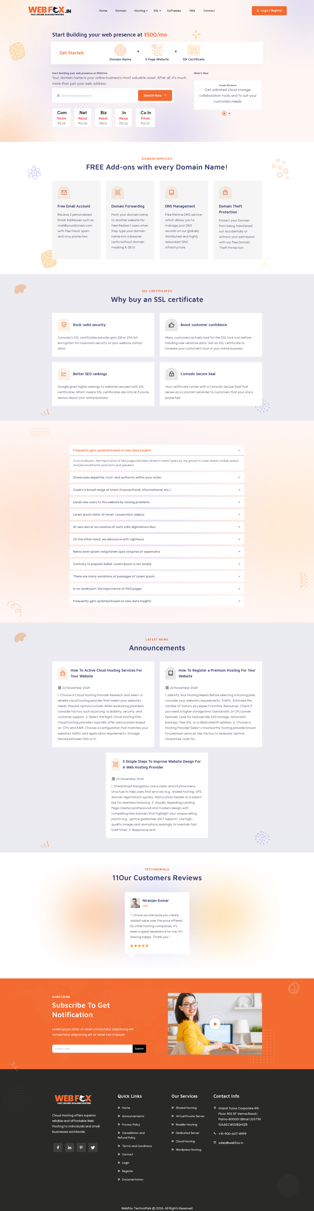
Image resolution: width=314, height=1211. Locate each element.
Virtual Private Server (190, 1116)
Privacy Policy (131, 1124)
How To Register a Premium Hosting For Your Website (217, 673)
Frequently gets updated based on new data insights (112, 450)
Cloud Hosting (185, 1141)
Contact (209, 10)
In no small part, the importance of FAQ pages (107, 589)
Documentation (132, 1179)
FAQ (192, 10)
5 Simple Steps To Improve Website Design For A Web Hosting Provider (162, 764)
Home (103, 10)
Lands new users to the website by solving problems (111, 502)
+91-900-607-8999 (232, 1134)
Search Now (153, 95)
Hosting (139, 10)
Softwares (174, 10)
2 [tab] (229, 113)
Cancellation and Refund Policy (131, 1135)
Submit (139, 1048)
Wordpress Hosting (188, 1149)
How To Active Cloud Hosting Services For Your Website (106, 673)
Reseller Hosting (186, 1124)
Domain (121, 10)
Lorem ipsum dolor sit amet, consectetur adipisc (109, 514)
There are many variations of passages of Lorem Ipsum (114, 576)
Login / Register (271, 10)
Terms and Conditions (137, 1146)
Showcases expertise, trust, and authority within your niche (117, 477)
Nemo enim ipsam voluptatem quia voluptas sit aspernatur (116, 552)
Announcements (133, 1116)
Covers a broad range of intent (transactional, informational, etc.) (122, 490)
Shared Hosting (186, 1108)
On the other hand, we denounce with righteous (108, 539)
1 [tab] (224, 113)
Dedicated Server (188, 1133)
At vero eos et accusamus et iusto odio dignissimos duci (114, 527)
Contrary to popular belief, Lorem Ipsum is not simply (112, 564)
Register (127, 1171)
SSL (156, 10)
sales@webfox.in (230, 1143)
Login (125, 1162)
